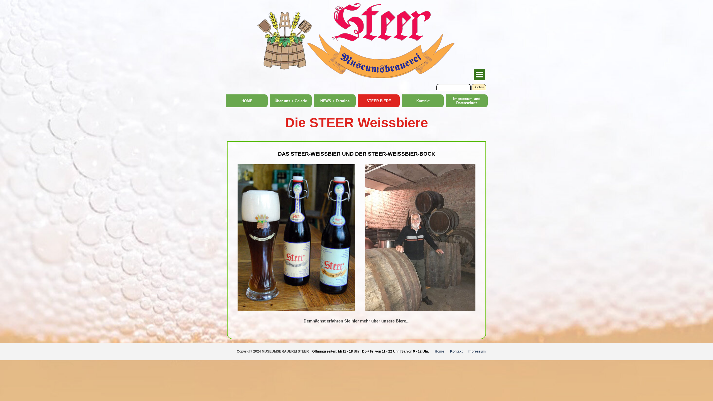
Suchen (479, 87)
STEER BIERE (379, 101)
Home (439, 351)
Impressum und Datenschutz (466, 101)
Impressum (477, 351)
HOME (246, 101)
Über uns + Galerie (291, 101)
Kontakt (422, 101)
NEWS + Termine (335, 101)
